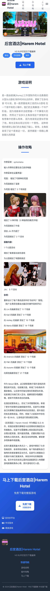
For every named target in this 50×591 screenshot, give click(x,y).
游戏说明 (25, 567)
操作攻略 (25, 572)
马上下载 (27, 65)
